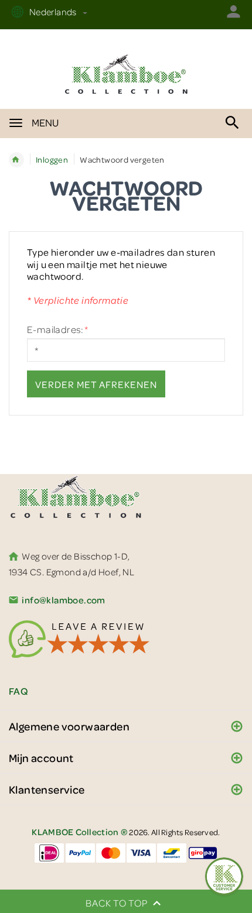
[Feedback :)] (224, 876)
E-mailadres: (57, 329)
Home (16, 159)
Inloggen (52, 159)
